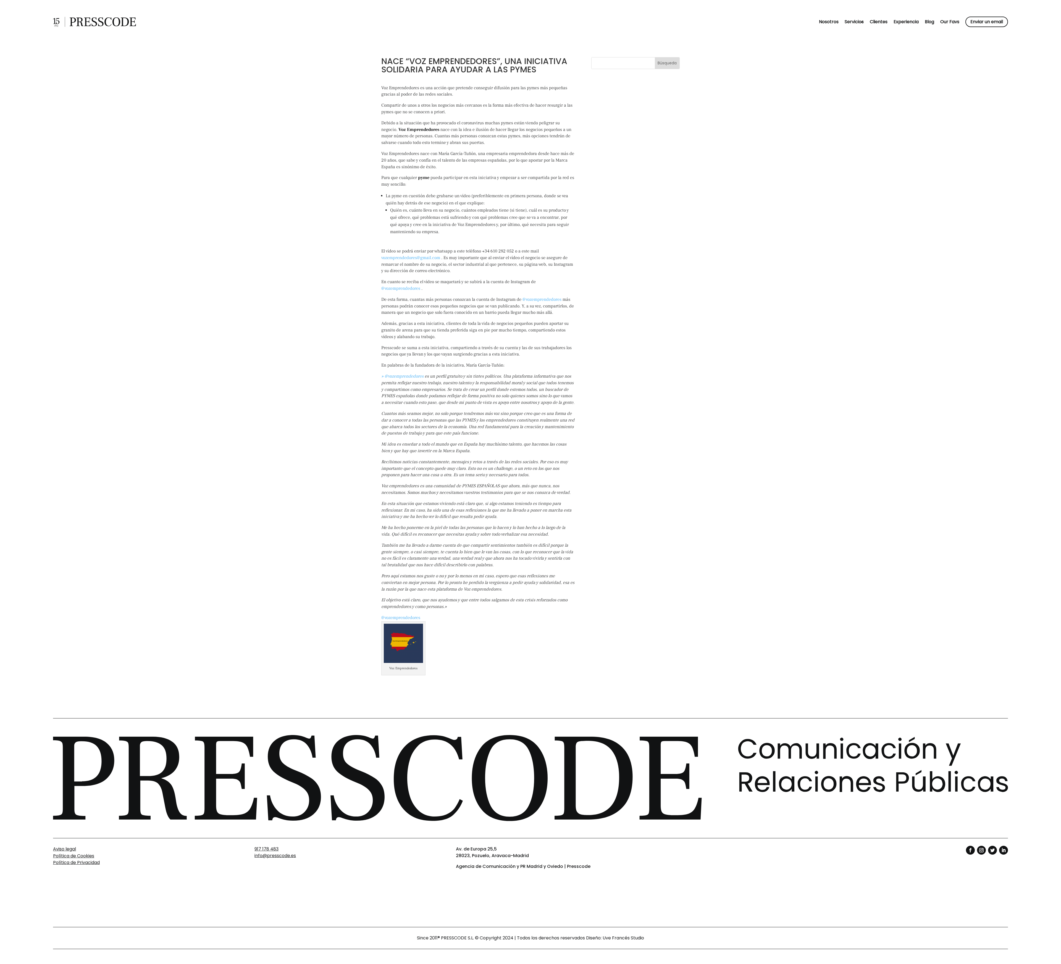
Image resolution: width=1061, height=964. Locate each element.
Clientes (878, 22)
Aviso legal (64, 849)
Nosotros (829, 22)
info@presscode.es (275, 855)
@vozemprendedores (400, 288)
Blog (929, 22)
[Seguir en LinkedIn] (1003, 850)
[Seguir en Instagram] (981, 850)
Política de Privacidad (76, 862)
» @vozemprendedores (402, 376)
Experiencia (906, 22)
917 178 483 (266, 849)
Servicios (854, 22)
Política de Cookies (73, 856)
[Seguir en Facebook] (970, 850)
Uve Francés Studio (623, 938)
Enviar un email (986, 22)
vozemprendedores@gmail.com (410, 257)
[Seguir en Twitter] (992, 850)
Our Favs (949, 22)
